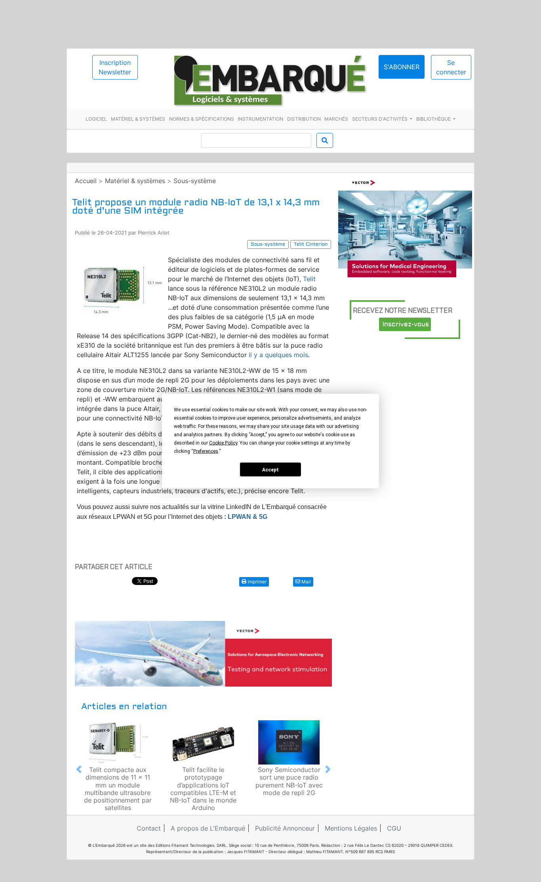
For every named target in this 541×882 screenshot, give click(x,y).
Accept (270, 469)
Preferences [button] (205, 451)
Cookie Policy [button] (223, 443)
